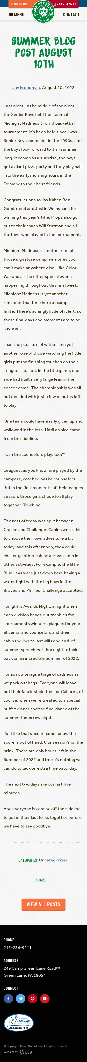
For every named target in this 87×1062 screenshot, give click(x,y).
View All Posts (43, 904)
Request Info (20, 4)
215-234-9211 (18, 947)
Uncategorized (53, 859)
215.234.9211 (66, 4)
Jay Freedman (26, 87)
